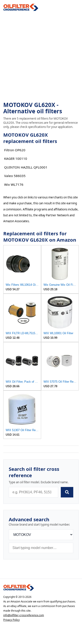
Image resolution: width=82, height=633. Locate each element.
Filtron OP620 (14, 150)
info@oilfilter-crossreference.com (23, 615)
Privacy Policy (11, 619)
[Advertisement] (41, 56)
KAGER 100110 (15, 158)
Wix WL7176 (13, 184)
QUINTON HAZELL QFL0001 (25, 167)
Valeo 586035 (15, 176)
